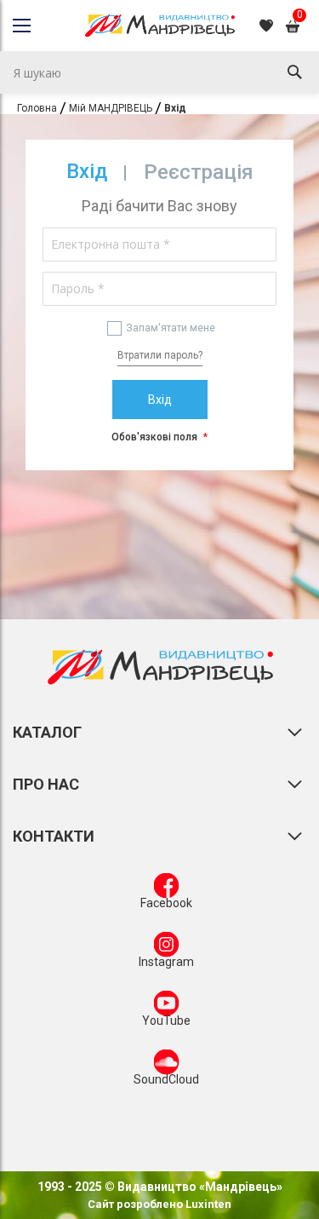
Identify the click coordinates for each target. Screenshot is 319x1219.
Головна (37, 108)
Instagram (166, 962)
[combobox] (159, 72)
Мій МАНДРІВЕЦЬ (110, 108)
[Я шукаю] (294, 72)
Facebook (166, 903)
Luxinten (207, 1204)
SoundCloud (166, 1079)
